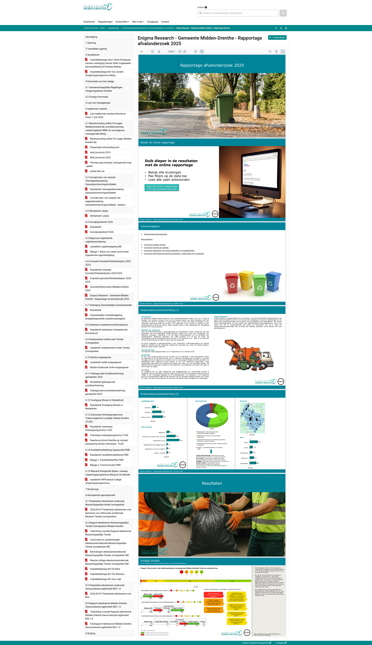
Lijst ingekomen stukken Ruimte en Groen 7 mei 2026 (105, 115)
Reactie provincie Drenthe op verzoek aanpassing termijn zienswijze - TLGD (106, 442)
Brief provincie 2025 (100, 157)
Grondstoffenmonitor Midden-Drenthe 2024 (107, 289)
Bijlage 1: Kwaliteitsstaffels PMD (107, 460)
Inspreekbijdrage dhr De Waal (105, 569)
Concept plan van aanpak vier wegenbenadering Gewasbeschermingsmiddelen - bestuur (105, 201)
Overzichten (122, 21)
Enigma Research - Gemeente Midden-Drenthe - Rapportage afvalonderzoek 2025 (107, 297)
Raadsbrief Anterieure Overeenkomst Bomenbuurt (106, 331)
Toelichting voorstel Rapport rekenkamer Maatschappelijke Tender (108, 533)
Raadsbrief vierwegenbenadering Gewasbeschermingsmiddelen (104, 191)
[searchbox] (237, 13)
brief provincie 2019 (100, 152)
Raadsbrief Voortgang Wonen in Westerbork (104, 407)
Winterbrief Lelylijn (99, 216)
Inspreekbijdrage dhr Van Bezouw (107, 574)
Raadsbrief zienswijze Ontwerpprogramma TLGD (98, 428)
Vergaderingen (105, 21)
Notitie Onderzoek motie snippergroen (109, 367)
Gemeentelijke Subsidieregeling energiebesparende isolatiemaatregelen (105, 317)
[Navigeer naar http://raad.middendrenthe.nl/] (98, 11)
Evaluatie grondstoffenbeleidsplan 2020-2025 (108, 280)
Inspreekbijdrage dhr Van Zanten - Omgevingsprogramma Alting (105, 73)
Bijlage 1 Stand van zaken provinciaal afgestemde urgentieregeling (107, 253)
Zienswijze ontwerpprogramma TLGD (109, 435)
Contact (165, 21)
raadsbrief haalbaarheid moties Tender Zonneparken (107, 349)
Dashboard (89, 21)
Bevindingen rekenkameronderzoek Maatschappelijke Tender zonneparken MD (107, 553)
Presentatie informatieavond (104, 147)
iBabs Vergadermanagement (256, 643)
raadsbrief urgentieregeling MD (106, 246)
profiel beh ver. (97, 171)
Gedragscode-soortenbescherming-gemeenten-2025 (105, 392)
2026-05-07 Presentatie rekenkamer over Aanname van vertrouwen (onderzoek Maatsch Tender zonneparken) (108, 513)
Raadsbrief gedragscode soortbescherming (100, 384)
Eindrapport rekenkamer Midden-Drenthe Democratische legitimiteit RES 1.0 (108, 625)
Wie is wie (137, 21)
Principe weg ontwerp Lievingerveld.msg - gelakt (108, 164)
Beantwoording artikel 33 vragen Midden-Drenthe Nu (108, 140)
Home (102, 28)
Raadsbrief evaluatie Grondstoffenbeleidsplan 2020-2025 (103, 271)
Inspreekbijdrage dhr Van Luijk (105, 579)
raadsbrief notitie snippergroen (105, 362)
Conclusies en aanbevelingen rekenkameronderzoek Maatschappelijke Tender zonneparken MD (105, 543)
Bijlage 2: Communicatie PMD (105, 465)
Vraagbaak (152, 21)
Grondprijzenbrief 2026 (102, 232)
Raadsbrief (95, 227)
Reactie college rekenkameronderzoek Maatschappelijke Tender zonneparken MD (107, 562)
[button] (283, 13)
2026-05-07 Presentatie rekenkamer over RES (108, 595)
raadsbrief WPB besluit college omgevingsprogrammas (103, 481)
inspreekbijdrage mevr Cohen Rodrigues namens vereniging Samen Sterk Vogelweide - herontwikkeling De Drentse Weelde (108, 63)
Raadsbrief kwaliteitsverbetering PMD (109, 454)
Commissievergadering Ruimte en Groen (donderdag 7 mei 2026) (147, 28)
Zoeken (200, 7)
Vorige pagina (278, 37)
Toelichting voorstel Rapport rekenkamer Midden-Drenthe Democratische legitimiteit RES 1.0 (108, 615)
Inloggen (280, 643)
